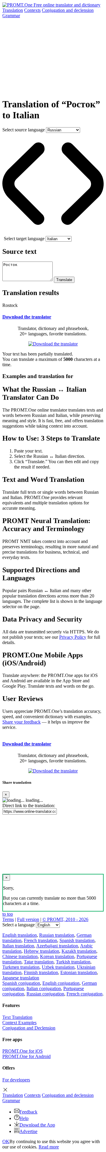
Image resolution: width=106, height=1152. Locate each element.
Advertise (28, 1131)
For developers (16, 1079)
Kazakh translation (79, 951)
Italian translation (18, 945)
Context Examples (19, 1022)
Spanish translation (77, 940)
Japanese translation (20, 977)
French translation (40, 940)
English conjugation (61, 983)
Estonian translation (78, 972)
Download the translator (26, 316)
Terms (8, 919)
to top (7, 914)
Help (24, 1118)
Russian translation (56, 935)
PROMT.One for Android (26, 1056)
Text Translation (17, 1017)
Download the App (37, 1124)
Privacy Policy (72, 637)
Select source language (23, 129)
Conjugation (68, 10)
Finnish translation (41, 972)
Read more (49, 1146)
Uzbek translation (58, 967)
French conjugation (84, 993)
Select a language (18, 924)
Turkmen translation (20, 967)
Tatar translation (39, 961)
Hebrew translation (41, 951)
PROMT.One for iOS (22, 1051)
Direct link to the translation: (28, 805)
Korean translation (57, 956)
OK (5, 1141)
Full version (28, 919)
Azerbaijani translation (57, 945)
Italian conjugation (43, 988)
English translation (19, 935)
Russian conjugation (45, 993)
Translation (12, 10)
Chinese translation (20, 956)
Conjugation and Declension (28, 1027)
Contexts (32, 10)
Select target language (24, 238)
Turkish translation (73, 961)
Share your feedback (21, 721)
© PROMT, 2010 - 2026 (65, 919)
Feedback (28, 1111)
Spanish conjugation (21, 983)
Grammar (11, 15)
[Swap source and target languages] (53, 233)
